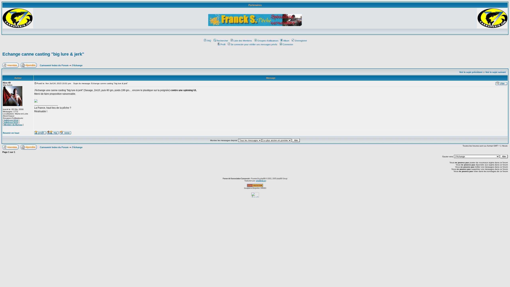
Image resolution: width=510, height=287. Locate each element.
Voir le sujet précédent (471, 72)
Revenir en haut (11, 133)
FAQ (209, 40)
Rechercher (222, 40)
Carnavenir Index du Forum (54, 65)
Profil (223, 44)
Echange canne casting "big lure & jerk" (43, 54)
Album (286, 40)
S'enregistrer (301, 40)
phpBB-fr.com (261, 181)
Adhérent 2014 (10, 120)
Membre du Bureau (12, 125)
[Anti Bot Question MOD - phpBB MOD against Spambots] (255, 186)
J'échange (77, 65)
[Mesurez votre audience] (255, 196)
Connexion (288, 44)
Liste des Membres (242, 40)
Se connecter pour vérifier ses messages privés (254, 44)
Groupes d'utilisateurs (268, 40)
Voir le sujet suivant (495, 72)
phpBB (263, 178)
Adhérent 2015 (10, 122)
